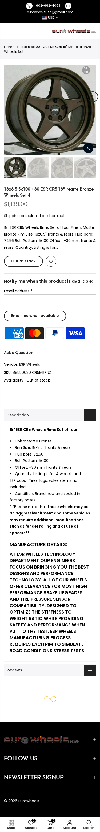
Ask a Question (18, 352)
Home (9, 46)
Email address (18, 291)
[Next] (92, 96)
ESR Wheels (29, 364)
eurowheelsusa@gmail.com (50, 12)
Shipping (12, 215)
